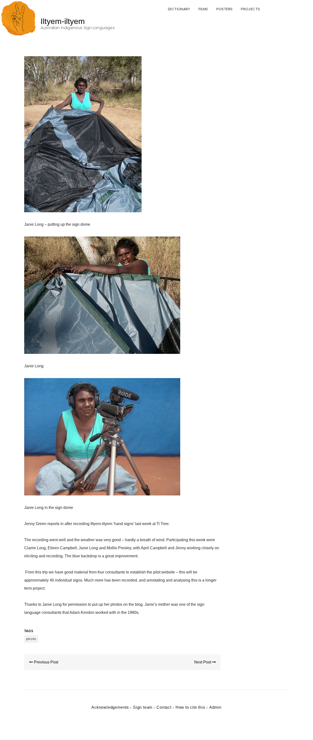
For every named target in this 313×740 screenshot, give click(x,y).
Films (203, 8)
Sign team (142, 707)
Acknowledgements (110, 707)
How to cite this (190, 707)
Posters (224, 8)
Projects (250, 8)
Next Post (203, 662)
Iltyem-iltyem (63, 21)
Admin (215, 707)
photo (31, 639)
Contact (163, 707)
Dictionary (179, 8)
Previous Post (45, 662)
